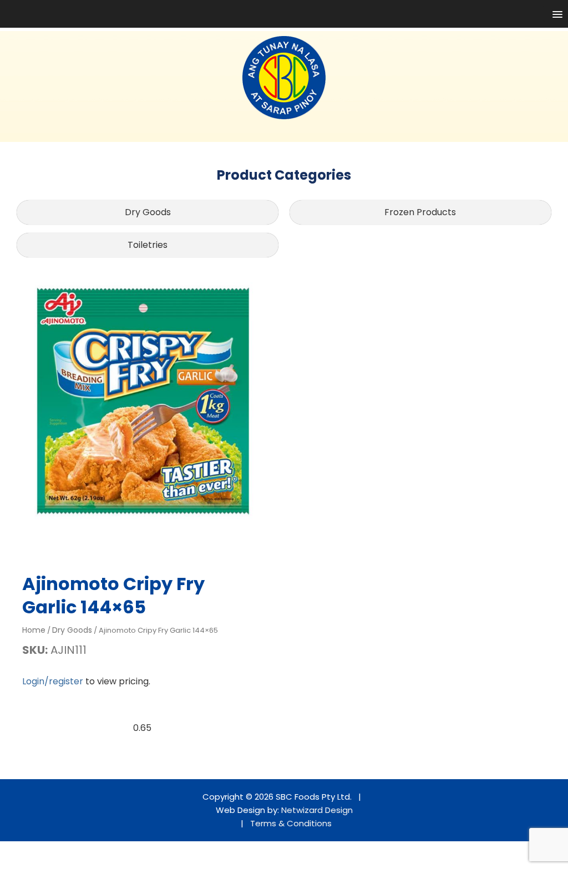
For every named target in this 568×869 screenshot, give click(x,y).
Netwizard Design (317, 810)
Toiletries (148, 244)
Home (33, 630)
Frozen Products (420, 212)
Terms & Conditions (291, 823)
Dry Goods (148, 212)
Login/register (52, 681)
